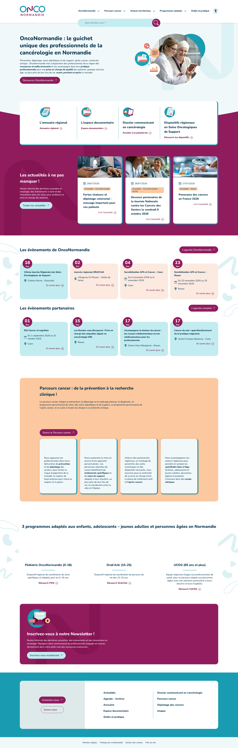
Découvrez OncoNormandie (38, 80)
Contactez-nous (50, 700)
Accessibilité (215, 10)
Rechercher (156, 23)
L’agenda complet (201, 308)
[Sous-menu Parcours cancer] (124, 11)
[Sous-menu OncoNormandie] (99, 11)
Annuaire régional (49, 128)
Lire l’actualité (105, 212)
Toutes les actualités (34, 205)
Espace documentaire (92, 128)
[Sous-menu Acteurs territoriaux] (154, 11)
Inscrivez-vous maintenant (44, 655)
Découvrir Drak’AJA (117, 583)
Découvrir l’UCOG (188, 589)
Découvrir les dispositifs (176, 137)
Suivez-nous (50, 709)
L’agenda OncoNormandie (197, 249)
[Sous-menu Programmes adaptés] (185, 11)
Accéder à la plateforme (135, 133)
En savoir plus (53, 285)
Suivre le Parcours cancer (57, 432)
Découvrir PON (46, 583)
